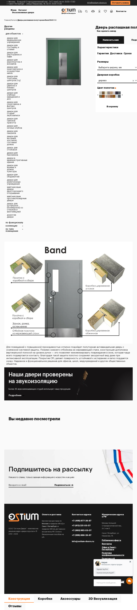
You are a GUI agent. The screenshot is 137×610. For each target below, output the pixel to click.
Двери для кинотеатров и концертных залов (15, 70)
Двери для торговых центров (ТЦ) (14, 78)
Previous (97, 94)
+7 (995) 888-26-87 (81, 535)
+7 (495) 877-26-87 (81, 521)
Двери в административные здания (15, 160)
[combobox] (116, 67)
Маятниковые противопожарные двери (15, 199)
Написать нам (111, 40)
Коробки (45, 598)
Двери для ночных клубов (14, 127)
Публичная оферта (111, 540)
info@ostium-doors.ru (97, 3)
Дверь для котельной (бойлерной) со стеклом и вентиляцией (15, 208)
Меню (14, 10)
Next (122, 94)
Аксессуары (70, 598)
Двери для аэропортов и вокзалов (14, 62)
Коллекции (11, 226)
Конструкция (19, 598)
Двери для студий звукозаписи (13, 114)
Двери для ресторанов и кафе (14, 55)
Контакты (121, 11)
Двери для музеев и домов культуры (12, 168)
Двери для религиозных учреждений (13, 182)
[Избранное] (105, 11)
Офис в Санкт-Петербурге (109, 548)
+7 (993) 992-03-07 (82, 530)
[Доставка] (80, 11)
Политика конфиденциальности (113, 554)
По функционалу (14, 223)
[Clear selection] (133, 80)
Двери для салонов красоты (12, 121)
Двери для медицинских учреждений (14, 40)
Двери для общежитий (13, 176)
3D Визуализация (102, 598)
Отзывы (14, 606)
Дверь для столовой (12, 149)
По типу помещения (12, 230)
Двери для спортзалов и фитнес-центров (14, 105)
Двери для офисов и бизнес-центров (12, 87)
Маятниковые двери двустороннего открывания (15, 190)
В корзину (112, 107)
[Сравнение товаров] (93, 11)
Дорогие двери (11, 216)
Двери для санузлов (12, 132)
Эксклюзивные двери (23, 12)
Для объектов (13, 34)
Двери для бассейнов (12, 154)
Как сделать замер (106, 31)
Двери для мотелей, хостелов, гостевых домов (12, 140)
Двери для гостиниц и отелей (13, 47)
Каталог (22, 10)
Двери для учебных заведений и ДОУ (13, 96)
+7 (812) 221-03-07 (81, 525)
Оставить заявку (120, 3)
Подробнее (15, 395)
